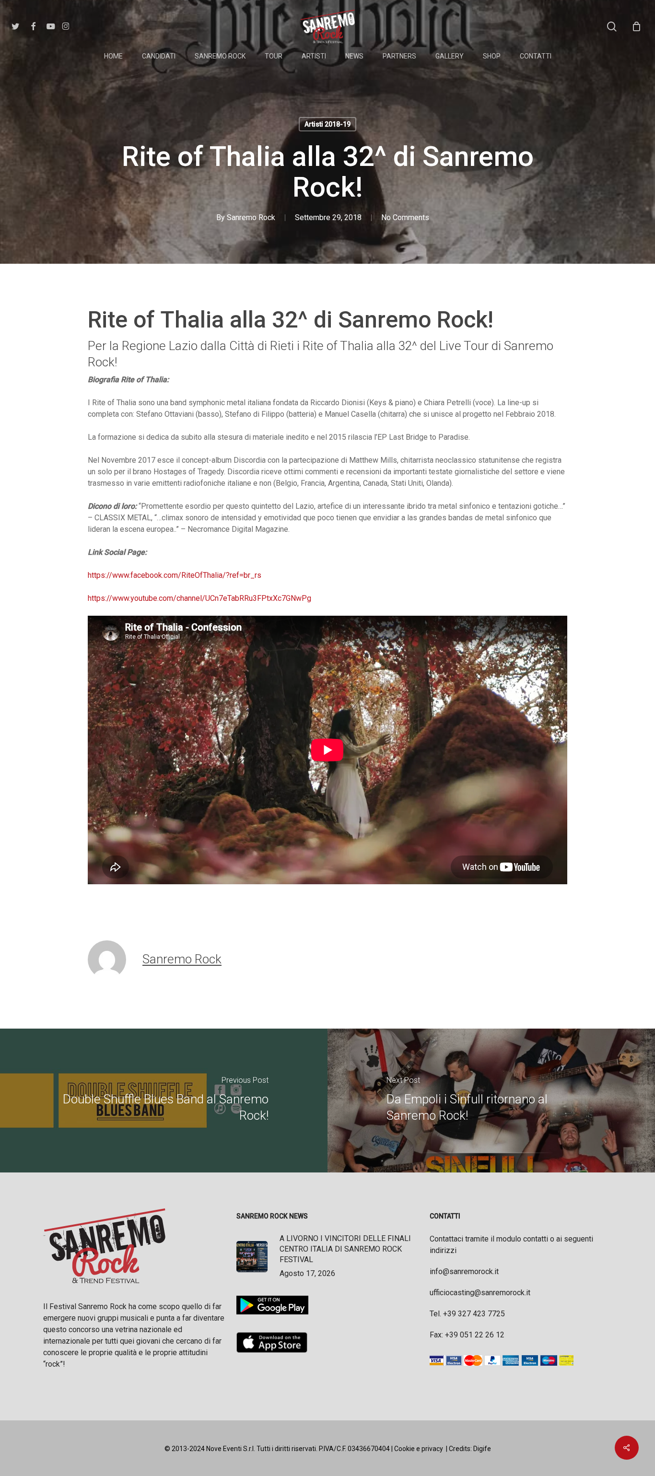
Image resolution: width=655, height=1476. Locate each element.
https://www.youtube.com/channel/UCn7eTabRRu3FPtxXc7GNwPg (199, 598)
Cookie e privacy (418, 1449)
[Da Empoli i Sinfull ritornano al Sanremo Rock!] (491, 1100)
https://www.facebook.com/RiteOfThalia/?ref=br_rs (174, 575)
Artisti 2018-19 (327, 124)
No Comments (405, 217)
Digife (482, 1449)
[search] (612, 27)
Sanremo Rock (251, 217)
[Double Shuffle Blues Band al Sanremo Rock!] (164, 1100)
